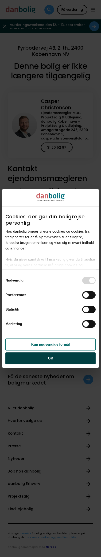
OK (50, 358)
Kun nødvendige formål (50, 345)
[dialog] (50, 278)
